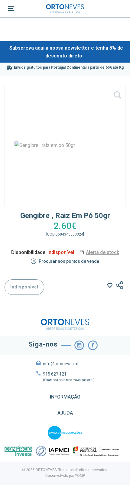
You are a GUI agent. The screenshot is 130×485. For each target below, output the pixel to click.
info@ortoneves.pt (61, 363)
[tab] (65, 396)
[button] (65, 396)
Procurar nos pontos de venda (68, 261)
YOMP (80, 476)
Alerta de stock (102, 252)
